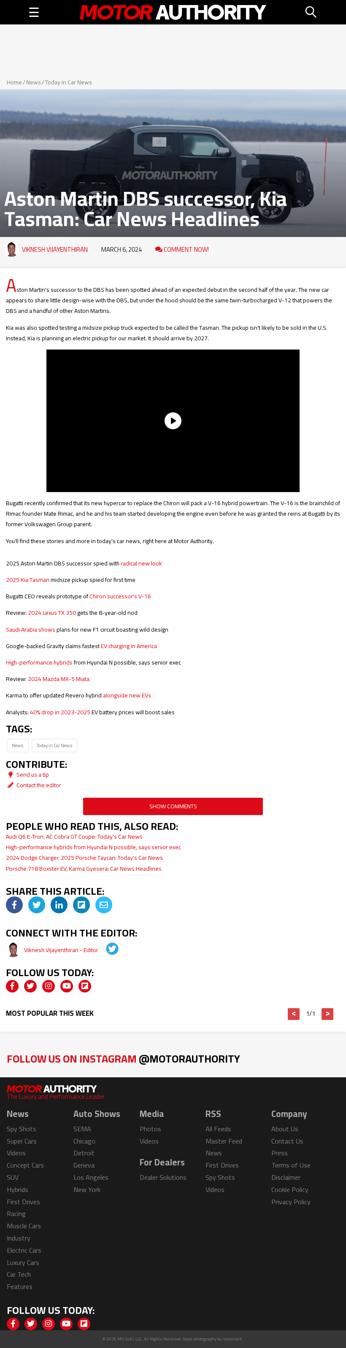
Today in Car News (68, 82)
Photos (150, 1128)
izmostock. (232, 1339)
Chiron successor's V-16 (120, 596)
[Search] (311, 12)
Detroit (84, 1152)
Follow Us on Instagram (123, 1058)
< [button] (294, 1014)
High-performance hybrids (39, 662)
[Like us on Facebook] (12, 986)
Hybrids (17, 1189)
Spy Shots (21, 1128)
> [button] (327, 1014)
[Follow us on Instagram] (48, 986)
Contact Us (287, 1141)
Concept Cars (25, 1165)
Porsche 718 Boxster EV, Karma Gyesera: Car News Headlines (84, 868)
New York (86, 1189)
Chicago (84, 1141)
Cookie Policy (289, 1189)
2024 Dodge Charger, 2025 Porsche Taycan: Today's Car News (84, 857)
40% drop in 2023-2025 (60, 712)
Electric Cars (24, 1250)
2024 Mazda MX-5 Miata (58, 678)
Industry (18, 1238)
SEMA (82, 1128)
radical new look (141, 563)
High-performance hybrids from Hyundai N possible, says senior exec (93, 847)
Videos (16, 1152)
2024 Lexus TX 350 (52, 612)
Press (279, 1152)
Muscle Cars (24, 1225)
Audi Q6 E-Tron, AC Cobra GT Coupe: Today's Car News (74, 836)
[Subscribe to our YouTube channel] (66, 986)
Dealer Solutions (163, 1177)
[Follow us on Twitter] (30, 986)
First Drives (23, 1201)
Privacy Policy (291, 1201)
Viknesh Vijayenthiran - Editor (62, 949)
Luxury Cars (23, 1262)
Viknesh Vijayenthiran (55, 249)
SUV (13, 1177)
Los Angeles (90, 1177)
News (33, 82)
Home (14, 82)
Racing (16, 1213)
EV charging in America (129, 645)
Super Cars (22, 1141)
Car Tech (19, 1274)
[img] (14, 904)
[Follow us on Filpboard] (84, 986)
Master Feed (223, 1141)
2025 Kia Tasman (27, 579)
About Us (284, 1128)
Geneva (84, 1165)
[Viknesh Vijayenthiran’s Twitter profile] (106, 949)
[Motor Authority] (173, 12)
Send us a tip (32, 774)
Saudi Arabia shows (30, 629)
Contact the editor (38, 785)
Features (19, 1286)
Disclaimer (285, 1177)
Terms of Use (291, 1165)
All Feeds (218, 1128)
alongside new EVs (127, 695)
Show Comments (173, 806)
